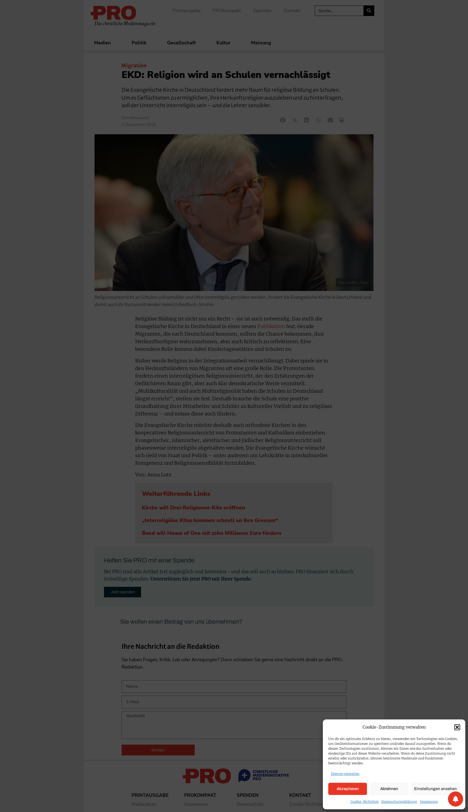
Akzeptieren (348, 789)
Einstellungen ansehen (435, 789)
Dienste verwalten (345, 774)
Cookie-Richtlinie (364, 802)
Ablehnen (389, 789)
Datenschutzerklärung (399, 802)
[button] (457, 727)
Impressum (429, 802)
